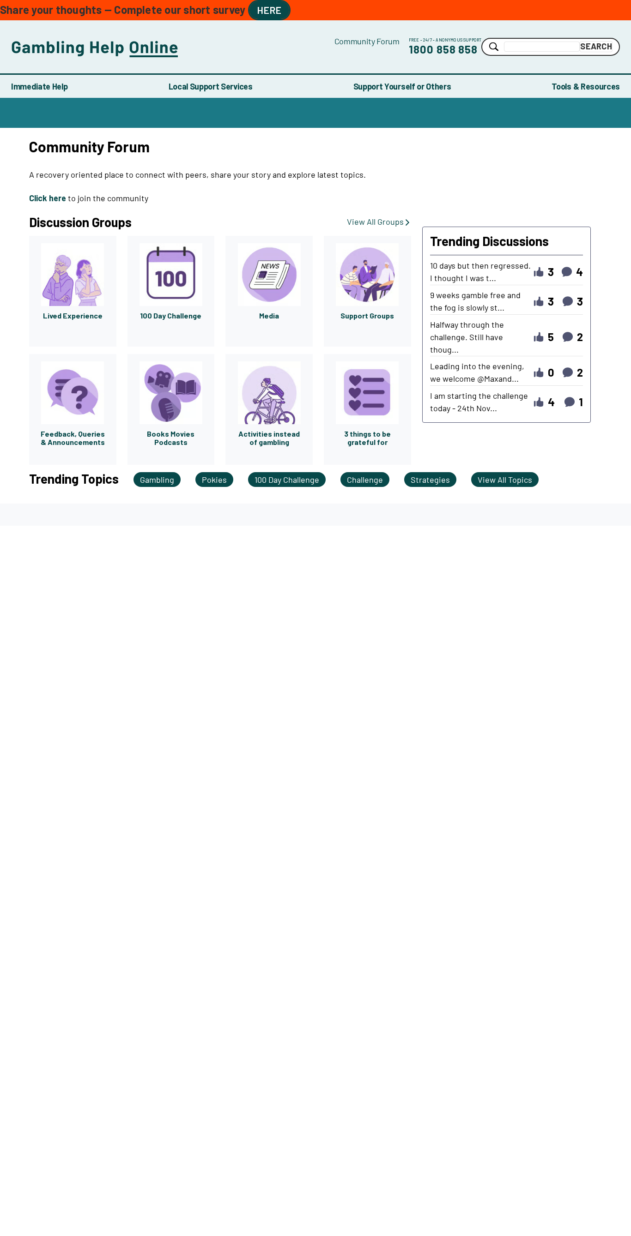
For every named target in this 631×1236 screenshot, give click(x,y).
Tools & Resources (586, 86)
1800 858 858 (443, 49)
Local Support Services (211, 86)
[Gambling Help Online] (172, 46)
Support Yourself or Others (402, 86)
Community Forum (367, 41)
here (269, 10)
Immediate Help (39, 86)
